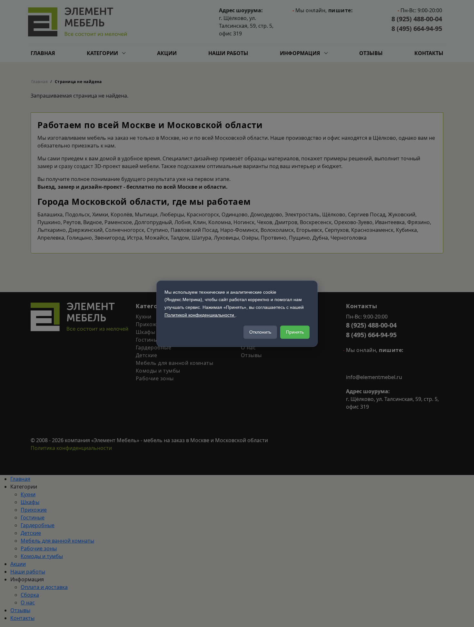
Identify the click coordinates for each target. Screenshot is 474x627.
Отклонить (260, 332)
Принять (295, 332)
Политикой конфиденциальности (199, 315)
